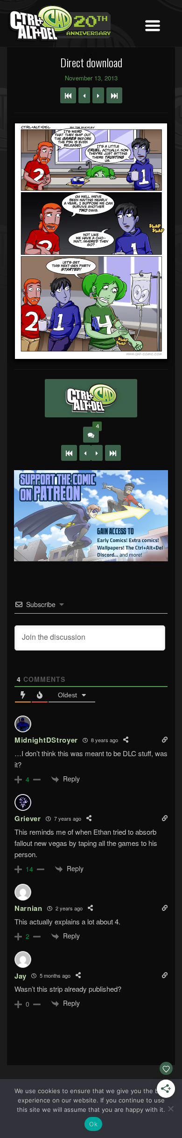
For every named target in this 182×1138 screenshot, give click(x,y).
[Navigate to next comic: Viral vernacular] (98, 95)
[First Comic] (69, 453)
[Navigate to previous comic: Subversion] (84, 95)
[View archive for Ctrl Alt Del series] (91, 398)
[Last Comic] (113, 453)
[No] (170, 1108)
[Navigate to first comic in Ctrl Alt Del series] (68, 95)
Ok (93, 1124)
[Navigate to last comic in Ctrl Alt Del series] (114, 95)
